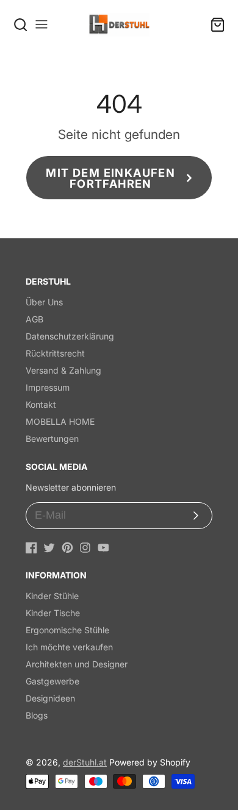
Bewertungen (52, 438)
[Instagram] (85, 547)
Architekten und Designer (77, 664)
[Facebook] (31, 547)
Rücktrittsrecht (55, 353)
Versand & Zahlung (63, 370)
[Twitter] (49, 547)
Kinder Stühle (52, 596)
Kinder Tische (53, 613)
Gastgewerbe (52, 681)
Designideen (50, 698)
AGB (34, 319)
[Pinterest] (67, 547)
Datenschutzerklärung (70, 336)
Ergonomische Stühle (67, 630)
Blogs (37, 715)
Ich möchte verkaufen (69, 647)
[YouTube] (103, 547)
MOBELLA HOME (60, 421)
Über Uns (44, 302)
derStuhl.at (85, 762)
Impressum (48, 387)
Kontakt (41, 404)
